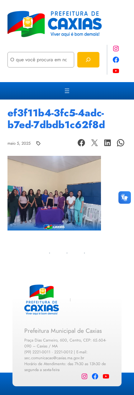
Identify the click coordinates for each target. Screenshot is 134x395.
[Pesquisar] (88, 59)
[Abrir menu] (67, 91)
